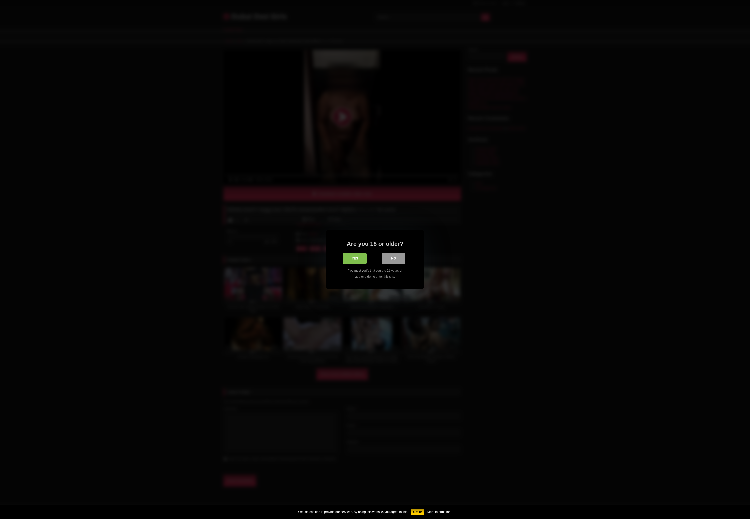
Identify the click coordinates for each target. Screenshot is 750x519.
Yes (355, 258)
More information (439, 512)
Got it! (417, 512)
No (393, 258)
